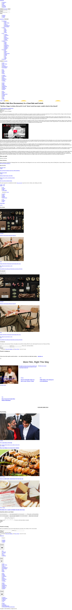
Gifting (5, 58)
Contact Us (4, 599)
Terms (3, 601)
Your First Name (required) (14, 515)
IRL (2, 553)
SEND (1, 521)
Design (5, 30)
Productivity (6, 47)
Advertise (3, 600)
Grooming (6, 40)
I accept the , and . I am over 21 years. (13, 349)
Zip (10, 346)
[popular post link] (12, 232)
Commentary (6, 35)
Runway (5, 37)
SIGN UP (1, 531)
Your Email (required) (13, 514)
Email (11, 345)
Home (5, 52)
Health (5, 43)
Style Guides (6, 38)
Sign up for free (19, 182)
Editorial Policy (4, 598)
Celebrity (5, 34)
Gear (1, 266)
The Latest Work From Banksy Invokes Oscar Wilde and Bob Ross (10, 170)
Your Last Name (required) (14, 516)
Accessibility (4, 604)
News (5, 36)
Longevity (6, 44)
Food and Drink (7, 53)
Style (3, 4)
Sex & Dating (6, 26)
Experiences (4, 2)
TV (4, 185)
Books (5, 29)
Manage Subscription (5, 605)
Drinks (5, 21)
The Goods (4, 6)
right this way (40, 356)
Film (5, 28)
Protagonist (4, 555)
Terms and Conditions (9, 349)
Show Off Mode (7, 25)
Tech (5, 56)
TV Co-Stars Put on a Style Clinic (6, 442)
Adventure (6, 24)
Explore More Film (43, 407)
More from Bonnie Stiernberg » (5, 163)
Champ (3, 554)
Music (5, 31)
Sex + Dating (2, 445)
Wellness (3, 5)
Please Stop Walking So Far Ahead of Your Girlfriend (9, 447)
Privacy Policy (16, 349)
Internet (5, 32)
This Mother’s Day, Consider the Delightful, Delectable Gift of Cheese (12, 509)
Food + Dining (6, 22)
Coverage (3, 552)
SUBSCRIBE (4, 190)
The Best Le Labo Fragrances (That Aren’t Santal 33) (8, 235)
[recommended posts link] (28, 374)
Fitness (5, 42)
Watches (5, 39)
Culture (3, 3)
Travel (5, 23)
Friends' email (2, 520)
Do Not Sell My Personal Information (8, 606)
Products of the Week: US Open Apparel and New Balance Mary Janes (10, 263)
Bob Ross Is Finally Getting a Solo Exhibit (6, 175)
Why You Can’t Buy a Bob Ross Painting (6, 180)
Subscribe (5, 8)
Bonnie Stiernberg (4, 108)
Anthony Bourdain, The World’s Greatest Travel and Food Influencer (8, 380)
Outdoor (5, 54)
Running (5, 48)
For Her (5, 55)
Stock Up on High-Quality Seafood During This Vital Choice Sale (11, 478)
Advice (3, 82)
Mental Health (6, 45)
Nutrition (5, 46)
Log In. (7, 192)
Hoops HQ (4, 59)
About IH (3, 597)
